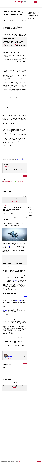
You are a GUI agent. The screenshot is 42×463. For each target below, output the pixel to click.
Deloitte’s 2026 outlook (18, 302)
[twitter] (14, 22)
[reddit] (15, 22)
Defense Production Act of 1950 (15, 281)
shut (22, 317)
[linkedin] (13, 22)
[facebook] (12, 22)
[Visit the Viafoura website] (25, 196)
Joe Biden (20, 63)
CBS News (13, 246)
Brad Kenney (4, 20)
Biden (7, 26)
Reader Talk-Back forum (19, 159)
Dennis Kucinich (21, 66)
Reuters (9, 246)
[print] (26, 22)
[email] (16, 22)
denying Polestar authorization (20, 319)
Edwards (9, 26)
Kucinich (12, 26)
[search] (4, 1)
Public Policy (4, 205)
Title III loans (13, 283)
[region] (14, 195)
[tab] (4, 193)
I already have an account (14, 201)
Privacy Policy (20, 461)
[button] (2, 1)
